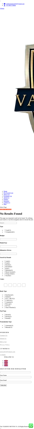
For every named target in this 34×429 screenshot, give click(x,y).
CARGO (8, 300)
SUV (7, 305)
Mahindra (9, 270)
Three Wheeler (10, 307)
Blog (5, 204)
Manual (8, 327)
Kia (7, 268)
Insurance (6, 201)
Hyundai (8, 266)
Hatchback (9, 295)
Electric (8, 316)
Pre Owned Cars (8, 193)
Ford (7, 263)
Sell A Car (7, 194)
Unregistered (10, 232)
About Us (6, 197)
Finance (6, 199)
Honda (8, 265)
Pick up (8, 304)
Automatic (9, 325)
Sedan (8, 297)
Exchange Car (8, 196)
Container (9, 302)
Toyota (8, 275)
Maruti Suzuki (10, 272)
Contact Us (7, 202)
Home (5, 191)
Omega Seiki (10, 274)
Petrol (7, 318)
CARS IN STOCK (6, 209)
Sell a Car (3, 342)
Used (8, 230)
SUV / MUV (10, 298)
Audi (7, 261)
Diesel (8, 314)
